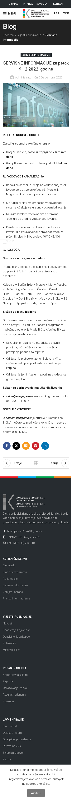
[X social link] (16, 446)
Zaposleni (9, 681)
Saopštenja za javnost (16, 630)
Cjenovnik (9, 565)
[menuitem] (56, 13)
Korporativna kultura (15, 674)
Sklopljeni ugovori (13, 752)
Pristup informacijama (16, 598)
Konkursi (8, 701)
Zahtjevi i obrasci (13, 591)
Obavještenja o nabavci (17, 739)
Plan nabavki (10, 726)
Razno (7, 759)
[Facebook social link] (7, 446)
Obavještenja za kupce (16, 636)
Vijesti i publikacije (29, 35)
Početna (8, 35)
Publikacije (9, 643)
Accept (36, 792)
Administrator (23, 77)
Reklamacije (10, 578)
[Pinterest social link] (35, 446)
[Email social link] (26, 446)
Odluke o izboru (12, 732)
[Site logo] (36, 13)
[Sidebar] (5, 245)
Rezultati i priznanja (14, 694)
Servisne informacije (36, 55)
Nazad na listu (36, 463)
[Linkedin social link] (45, 446)
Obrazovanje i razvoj (15, 688)
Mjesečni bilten (11, 649)
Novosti (7, 623)
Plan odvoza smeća (15, 572)
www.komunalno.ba (19, 427)
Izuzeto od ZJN (12, 745)
